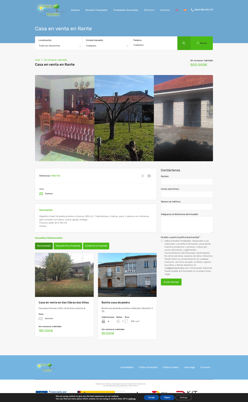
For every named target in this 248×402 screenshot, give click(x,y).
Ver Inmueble (64, 288)
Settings (183, 397)
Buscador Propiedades (96, 10)
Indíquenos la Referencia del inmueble (179, 214)
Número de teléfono (171, 201)
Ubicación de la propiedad (68, 246)
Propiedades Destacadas (125, 10)
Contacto (165, 10)
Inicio (37, 60)
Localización (45, 40)
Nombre (165, 176)
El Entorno (149, 10)
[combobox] (58, 46)
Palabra (137, 40)
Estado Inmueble (94, 40)
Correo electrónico (170, 189)
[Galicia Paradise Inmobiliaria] (50, 16)
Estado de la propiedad (96, 246)
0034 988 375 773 (203, 10)
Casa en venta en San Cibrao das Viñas (64, 302)
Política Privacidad (148, 367)
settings (132, 399)
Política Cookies (171, 367)
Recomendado (44, 246)
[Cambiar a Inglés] (177, 10)
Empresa (75, 10)
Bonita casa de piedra (116, 302)
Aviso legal (189, 367)
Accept (151, 397)
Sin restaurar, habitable (55, 60)
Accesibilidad (127, 367)
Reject (167, 397)
